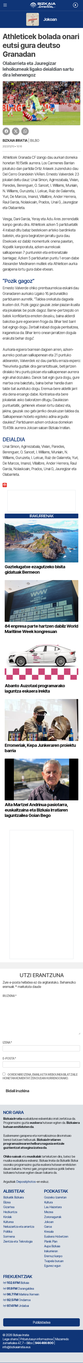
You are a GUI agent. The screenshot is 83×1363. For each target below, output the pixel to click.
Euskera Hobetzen (56, 1236)
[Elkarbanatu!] (6, 131)
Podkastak (56, 1191)
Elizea (6, 1202)
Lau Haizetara (53, 1207)
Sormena (9, 1236)
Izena (7, 1042)
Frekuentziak (17, 1276)
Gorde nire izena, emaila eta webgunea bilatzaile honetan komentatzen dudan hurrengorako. (40, 1076)
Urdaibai (18, 1306)
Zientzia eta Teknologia (17, 1241)
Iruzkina (9, 996)
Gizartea (8, 1207)
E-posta (9, 1058)
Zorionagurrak (52, 1217)
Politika (7, 1231)
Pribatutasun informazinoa (36, 1339)
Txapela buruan (53, 1261)
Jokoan (50, 19)
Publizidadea (41, 1322)
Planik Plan (50, 1241)
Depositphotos (26, 1182)
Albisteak (13, 1191)
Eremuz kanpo (53, 1256)
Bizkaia (18, 1283)
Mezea (48, 1212)
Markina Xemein (23, 1294)
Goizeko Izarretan (55, 1197)
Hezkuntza (10, 1212)
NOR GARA (13, 1112)
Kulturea (8, 1222)
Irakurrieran (51, 1251)
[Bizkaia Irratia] (41, 5)
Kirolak (7, 1217)
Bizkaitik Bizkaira (13, 1197)
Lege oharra (10, 1339)
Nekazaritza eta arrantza (18, 1226)
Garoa (48, 1226)
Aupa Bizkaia (52, 1246)
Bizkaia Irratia (15, 140)
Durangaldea (20, 1288)
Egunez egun (52, 1266)
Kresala (48, 1231)
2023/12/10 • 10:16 (12, 146)
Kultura (48, 1202)
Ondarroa (18, 1300)
